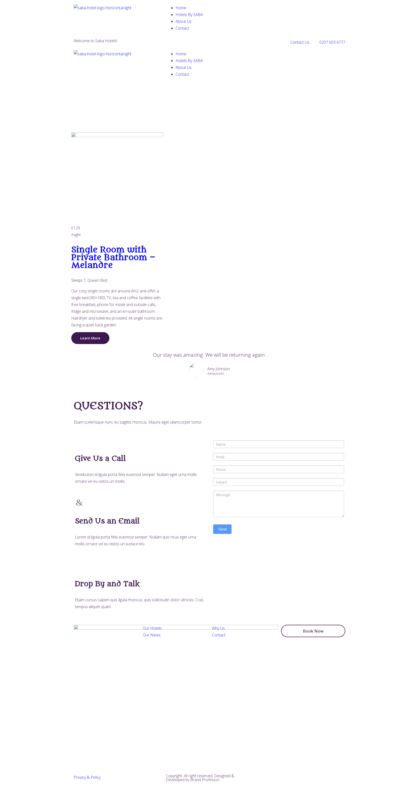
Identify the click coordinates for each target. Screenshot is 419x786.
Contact (182, 28)
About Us (184, 21)
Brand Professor (204, 779)
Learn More (90, 338)
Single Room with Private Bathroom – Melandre (113, 257)
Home (181, 7)
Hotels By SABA (189, 14)
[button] (313, 631)
